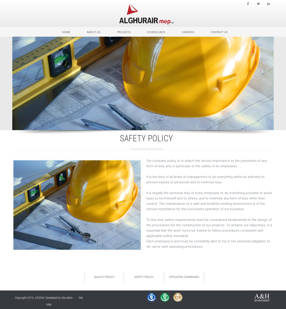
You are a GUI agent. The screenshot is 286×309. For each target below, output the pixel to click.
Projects (124, 32)
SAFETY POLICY (144, 277)
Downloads (156, 32)
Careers (188, 32)
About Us (94, 32)
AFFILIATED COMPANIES (184, 277)
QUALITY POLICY (104, 277)
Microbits (67, 297)
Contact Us (219, 32)
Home (66, 32)
